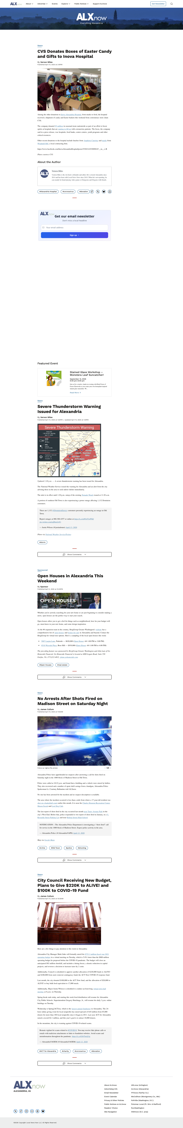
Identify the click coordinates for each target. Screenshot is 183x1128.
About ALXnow (110, 1085)
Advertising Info (110, 1089)
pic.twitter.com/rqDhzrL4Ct (50, 522)
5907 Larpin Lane (48, 641)
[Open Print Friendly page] (110, 191)
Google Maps (49, 840)
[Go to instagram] (26, 1111)
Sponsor (44, 587)
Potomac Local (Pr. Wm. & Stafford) (146, 1104)
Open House (79, 641)
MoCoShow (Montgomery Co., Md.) (145, 1097)
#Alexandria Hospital (48, 192)
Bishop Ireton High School (77, 817)
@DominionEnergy (59, 510)
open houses (59, 632)
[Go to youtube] (32, 1111)
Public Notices (80, 4)
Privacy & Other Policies (114, 1100)
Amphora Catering (91, 140)
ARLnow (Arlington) (139, 1085)
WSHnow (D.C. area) (139, 1112)
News (40, 45)
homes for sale (73, 632)
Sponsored (42, 570)
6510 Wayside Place (49, 645)
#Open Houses (45, 665)
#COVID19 (72, 1030)
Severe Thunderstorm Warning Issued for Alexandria (69, 409)
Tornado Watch (87, 495)
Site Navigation (110, 1112)
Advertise (41, 4)
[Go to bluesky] (43, 1111)
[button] (105, 768)
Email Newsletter (111, 1093)
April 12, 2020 (79, 833)
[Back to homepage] (16, 3)
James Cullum (47, 709)
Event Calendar (110, 1097)
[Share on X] (98, 191)
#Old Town (55, 848)
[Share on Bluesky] (104, 191)
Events (55, 4)
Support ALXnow (100, 4)
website (99, 629)
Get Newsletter (158, 4)
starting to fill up (64, 129)
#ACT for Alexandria (47, 1051)
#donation (83, 192)
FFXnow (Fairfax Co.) (140, 1093)
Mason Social (42, 806)
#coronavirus (68, 192)
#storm (42, 542)
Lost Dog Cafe (57, 806)
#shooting (82, 848)
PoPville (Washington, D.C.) (142, 1100)
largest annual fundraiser (81, 1008)
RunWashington (137, 1108)
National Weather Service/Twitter (58, 534)
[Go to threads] (37, 1111)
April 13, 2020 (71, 527)
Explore (65, 4)
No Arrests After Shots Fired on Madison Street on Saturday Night (72, 701)
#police (69, 848)
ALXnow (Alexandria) (140, 1089)
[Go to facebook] (21, 1111)
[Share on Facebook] (92, 191)
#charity (65, 1051)
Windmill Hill (42, 143)
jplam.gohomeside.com (69, 657)
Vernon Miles (46, 62)
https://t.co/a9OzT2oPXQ (84, 519)
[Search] (171, 4)
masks (104, 140)
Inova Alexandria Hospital (70, 114)
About (28, 4)
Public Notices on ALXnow (115, 1104)
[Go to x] (15, 1111)
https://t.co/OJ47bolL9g (81, 1036)
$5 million (59, 126)
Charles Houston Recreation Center (96, 803)
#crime (42, 848)
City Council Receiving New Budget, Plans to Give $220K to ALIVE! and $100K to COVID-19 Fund (74, 885)
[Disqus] (74, 277)
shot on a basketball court (47, 803)
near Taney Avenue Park (93, 811)
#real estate (62, 665)
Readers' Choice (111, 1108)
